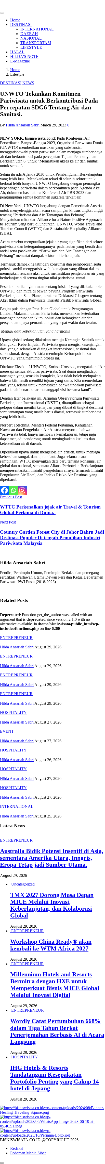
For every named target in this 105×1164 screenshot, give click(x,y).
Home (15, 20)
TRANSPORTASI (35, 43)
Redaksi (16, 1148)
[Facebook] (4, 490)
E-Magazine (20, 61)
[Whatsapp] (13, 490)
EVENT (7, 731)
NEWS (28, 83)
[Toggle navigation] (2, 12)
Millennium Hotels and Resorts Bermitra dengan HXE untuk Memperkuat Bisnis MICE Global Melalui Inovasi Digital (54, 984)
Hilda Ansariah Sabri (23, 125)
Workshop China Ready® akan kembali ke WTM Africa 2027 (50, 945)
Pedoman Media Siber (28, 1153)
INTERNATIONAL (37, 29)
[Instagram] (22, 490)
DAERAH (29, 33)
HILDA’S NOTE (24, 56)
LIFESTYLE (31, 47)
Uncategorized (23, 884)
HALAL (17, 52)
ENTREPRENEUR (16, 637)
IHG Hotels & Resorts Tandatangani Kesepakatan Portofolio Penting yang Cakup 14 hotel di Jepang (54, 1078)
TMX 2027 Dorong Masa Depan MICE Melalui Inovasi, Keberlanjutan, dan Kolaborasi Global (52, 905)
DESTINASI (21, 24)
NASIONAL (31, 38)
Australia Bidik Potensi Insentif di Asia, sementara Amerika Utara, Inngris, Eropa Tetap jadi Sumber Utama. (51, 858)
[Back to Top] (2, 1163)
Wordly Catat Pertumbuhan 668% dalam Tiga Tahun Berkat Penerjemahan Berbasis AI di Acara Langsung (57, 1031)
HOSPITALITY (13, 712)
